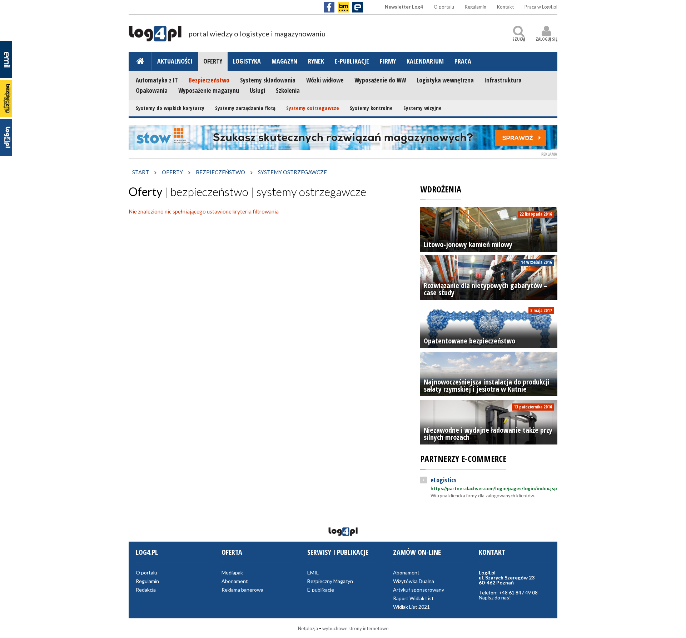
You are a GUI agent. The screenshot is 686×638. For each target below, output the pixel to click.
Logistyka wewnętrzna (445, 80)
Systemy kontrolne (371, 107)
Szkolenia (288, 90)
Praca (462, 61)
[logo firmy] (155, 37)
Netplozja (308, 628)
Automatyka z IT (157, 80)
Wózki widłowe (325, 80)
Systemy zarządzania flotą (245, 107)
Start (140, 172)
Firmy (388, 61)
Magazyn (284, 61)
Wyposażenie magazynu (208, 90)
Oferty (212, 61)
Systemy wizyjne (422, 107)
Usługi (257, 90)
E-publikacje (352, 61)
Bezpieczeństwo (209, 80)
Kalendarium (425, 61)
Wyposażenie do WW (380, 80)
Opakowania (152, 90)
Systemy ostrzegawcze (312, 107)
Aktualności (175, 61)
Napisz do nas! (495, 597)
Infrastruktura (503, 80)
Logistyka (247, 61)
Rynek (316, 61)
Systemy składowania (267, 80)
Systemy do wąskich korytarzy (170, 107)
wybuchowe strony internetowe (355, 628)
